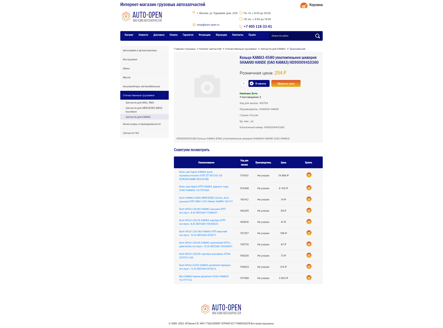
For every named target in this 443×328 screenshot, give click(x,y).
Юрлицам (221, 34)
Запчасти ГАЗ (131, 132)
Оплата (174, 34)
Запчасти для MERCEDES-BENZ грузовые (143, 109)
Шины (126, 68)
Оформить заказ (286, 83)
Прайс (252, 34)
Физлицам (205, 34)
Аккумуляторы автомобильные (141, 86)
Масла (126, 77)
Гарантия (188, 34)
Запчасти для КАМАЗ (138, 116)
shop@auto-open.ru (208, 24)
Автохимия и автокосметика (140, 50)
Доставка (158, 34)
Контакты (237, 34)
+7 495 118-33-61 (258, 26)
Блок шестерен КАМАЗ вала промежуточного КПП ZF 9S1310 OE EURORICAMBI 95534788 (200, 175)
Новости (143, 34)
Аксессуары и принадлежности (142, 123)
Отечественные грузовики (138, 95)
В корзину (260, 83)
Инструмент (130, 59)
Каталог (129, 34)
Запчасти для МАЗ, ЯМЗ (139, 102)
